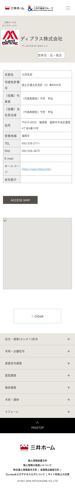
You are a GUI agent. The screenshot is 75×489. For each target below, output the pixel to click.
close (39, 316)
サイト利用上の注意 (58, 474)
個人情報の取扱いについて (37, 465)
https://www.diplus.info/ (36, 169)
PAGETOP (37, 427)
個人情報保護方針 (37, 460)
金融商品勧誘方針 (49, 469)
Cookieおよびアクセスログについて (25, 474)
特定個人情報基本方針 (25, 469)
